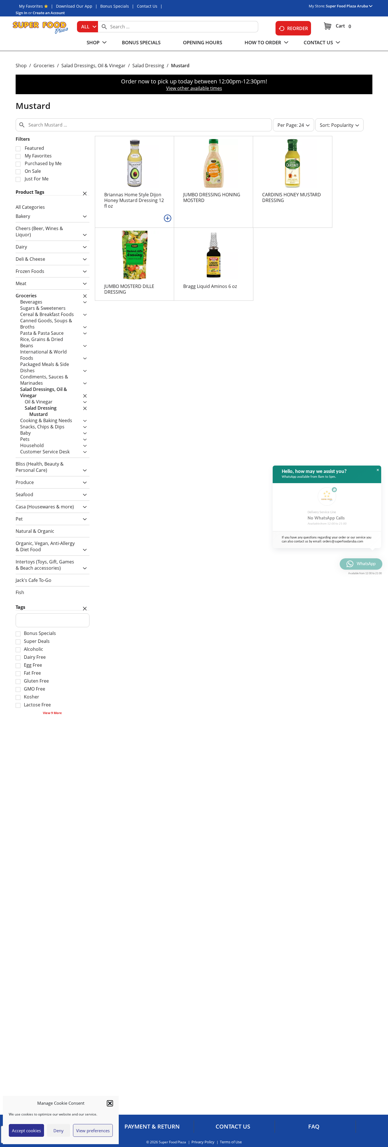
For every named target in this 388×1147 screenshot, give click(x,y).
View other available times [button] (194, 88)
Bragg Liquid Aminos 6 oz (210, 286)
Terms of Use (231, 1142)
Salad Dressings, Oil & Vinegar (93, 65)
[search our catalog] (104, 26)
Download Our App (74, 6)
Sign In (21, 12)
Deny (58, 1130)
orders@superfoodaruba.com (343, 541)
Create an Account (49, 12)
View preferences (93, 1130)
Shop (21, 65)
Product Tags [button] (30, 192)
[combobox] (87, 26)
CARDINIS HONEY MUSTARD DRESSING (291, 197)
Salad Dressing (148, 65)
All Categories (30, 207)
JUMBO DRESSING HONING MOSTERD (211, 197)
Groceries (44, 65)
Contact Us (147, 6)
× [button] (377, 470)
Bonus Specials (114, 6)
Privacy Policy (202, 1142)
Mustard (180, 65)
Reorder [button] (297, 28)
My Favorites (31, 6)
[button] (110, 1103)
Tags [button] (20, 607)
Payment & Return (152, 1126)
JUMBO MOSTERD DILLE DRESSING (129, 289)
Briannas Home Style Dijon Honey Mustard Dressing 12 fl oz (134, 200)
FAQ (314, 1126)
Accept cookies (26, 1130)
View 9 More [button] (52, 713)
